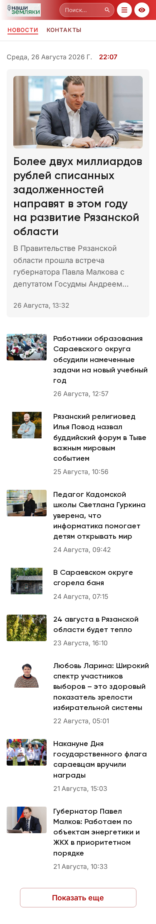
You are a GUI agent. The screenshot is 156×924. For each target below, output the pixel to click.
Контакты (64, 30)
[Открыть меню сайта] (124, 9)
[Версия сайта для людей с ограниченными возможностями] (141, 9)
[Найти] (107, 10)
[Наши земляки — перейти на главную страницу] (31, 10)
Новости (22, 30)
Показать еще (78, 897)
